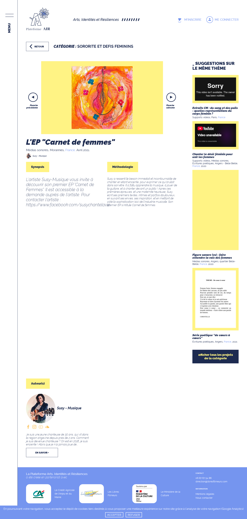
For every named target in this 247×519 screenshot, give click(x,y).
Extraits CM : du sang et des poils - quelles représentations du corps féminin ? (215, 110)
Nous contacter (204, 497)
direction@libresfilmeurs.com (211, 481)
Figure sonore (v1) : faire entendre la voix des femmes (212, 256)
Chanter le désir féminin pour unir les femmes (212, 155)
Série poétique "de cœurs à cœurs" (211, 336)
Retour (39, 46)
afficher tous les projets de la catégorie (215, 356)
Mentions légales (205, 494)
